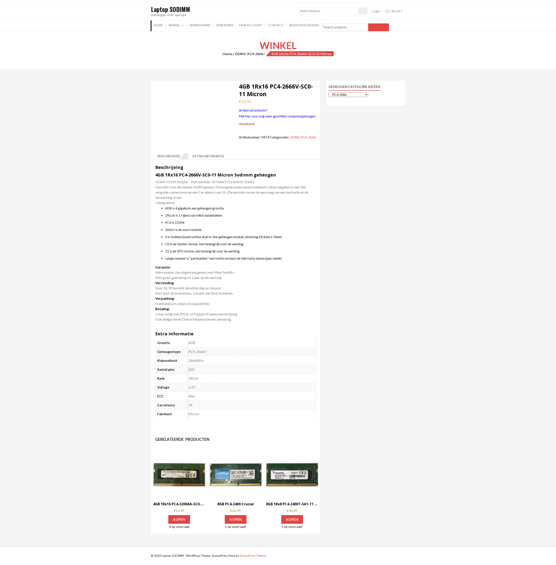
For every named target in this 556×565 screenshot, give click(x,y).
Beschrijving (168, 156)
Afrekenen (224, 25)
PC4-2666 (255, 54)
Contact (276, 25)
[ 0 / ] (393, 11)
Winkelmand (200, 25)
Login (376, 11)
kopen (179, 519)
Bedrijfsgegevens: (304, 25)
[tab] (170, 156)
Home (158, 25)
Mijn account (251, 25)
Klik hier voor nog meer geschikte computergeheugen (277, 116)
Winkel (174, 25)
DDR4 (240, 54)
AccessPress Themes (253, 555)
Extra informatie (208, 156)
